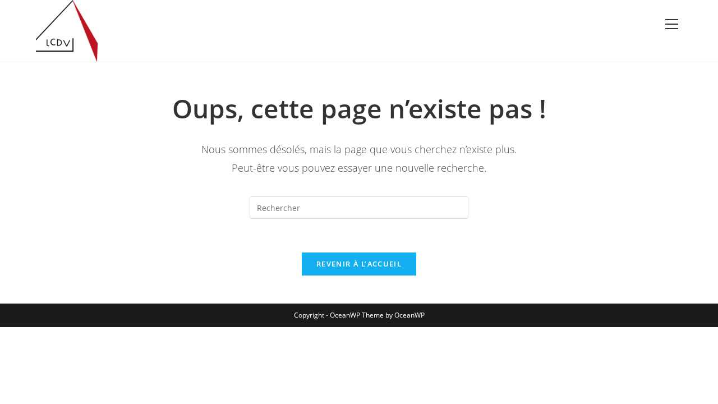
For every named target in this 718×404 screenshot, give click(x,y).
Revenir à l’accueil (359, 264)
